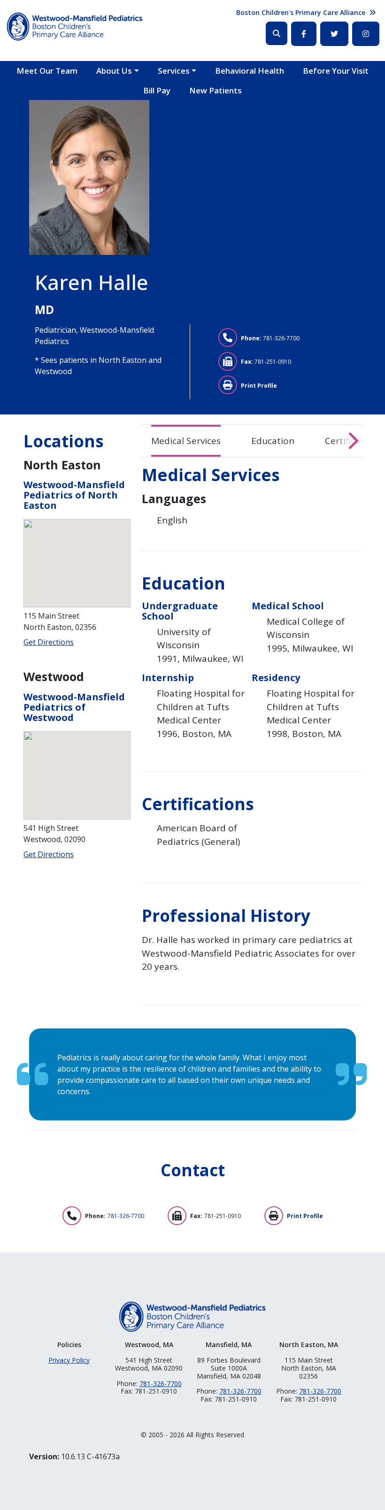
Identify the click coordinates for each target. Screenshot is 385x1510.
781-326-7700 (281, 338)
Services (174, 70)
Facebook (303, 34)
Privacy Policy (69, 1360)
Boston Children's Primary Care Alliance (300, 12)
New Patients (215, 90)
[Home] (75, 26)
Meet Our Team (46, 70)
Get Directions (48, 642)
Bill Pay (156, 90)
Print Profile (259, 386)
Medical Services (186, 441)
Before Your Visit (336, 70)
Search (276, 33)
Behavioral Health (249, 70)
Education (272, 441)
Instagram (365, 34)
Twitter (334, 34)
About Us (114, 70)
